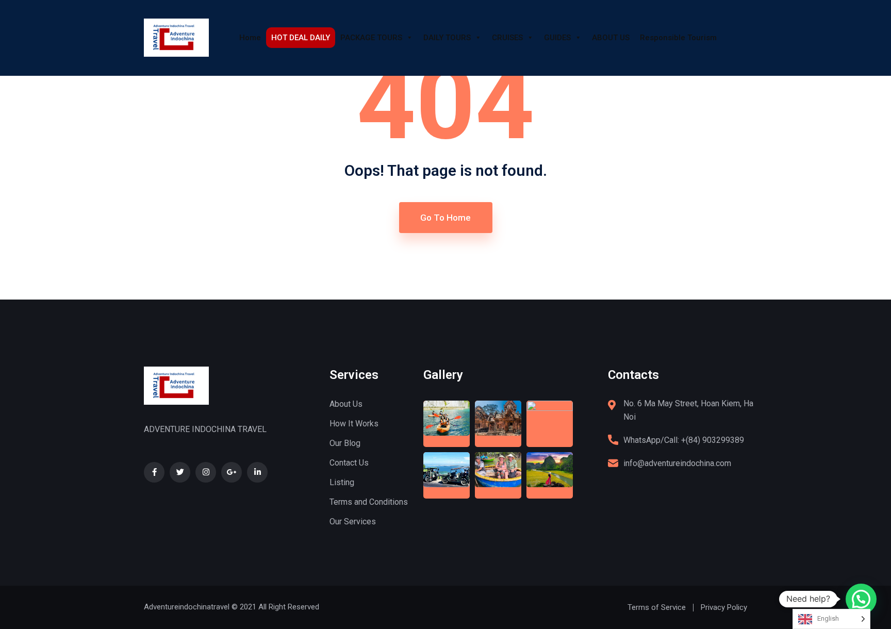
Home (250, 37)
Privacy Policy (724, 607)
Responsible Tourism (678, 37)
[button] (861, 599)
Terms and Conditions (368, 502)
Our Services (352, 521)
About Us (345, 404)
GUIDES (557, 37)
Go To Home (445, 217)
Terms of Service (657, 607)
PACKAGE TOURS (371, 37)
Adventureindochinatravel (186, 606)
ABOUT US (611, 37)
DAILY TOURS (447, 37)
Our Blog (344, 443)
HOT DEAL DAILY (300, 37)
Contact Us (349, 463)
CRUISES (507, 37)
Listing (341, 482)
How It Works (353, 423)
